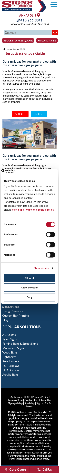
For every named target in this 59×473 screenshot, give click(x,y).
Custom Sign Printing (15, 315)
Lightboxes (9, 357)
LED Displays (10, 370)
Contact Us (30, 400)
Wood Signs (9, 352)
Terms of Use (15, 400)
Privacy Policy (40, 396)
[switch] (50, 234)
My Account (16, 396)
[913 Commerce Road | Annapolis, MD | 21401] (38, 15)
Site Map (29, 403)
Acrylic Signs (10, 374)
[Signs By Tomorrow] (17, 10)
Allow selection (29, 287)
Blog (5, 320)
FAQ (27, 396)
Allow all (29, 278)
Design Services (12, 311)
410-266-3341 (31, 20)
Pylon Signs (9, 339)
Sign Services (10, 306)
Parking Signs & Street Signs (20, 343)
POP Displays (11, 365)
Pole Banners (10, 361)
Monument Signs (13, 348)
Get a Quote (17, 469)
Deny (29, 297)
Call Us (47, 469)
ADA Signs (9, 334)
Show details (41, 268)
